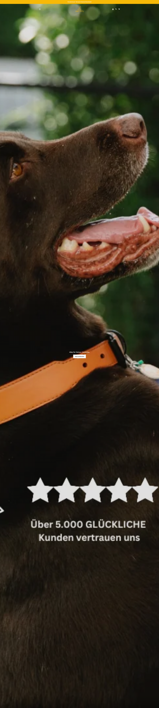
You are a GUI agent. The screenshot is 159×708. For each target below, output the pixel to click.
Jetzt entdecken (79, 356)
